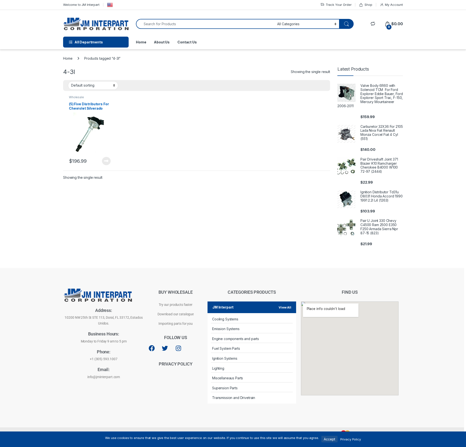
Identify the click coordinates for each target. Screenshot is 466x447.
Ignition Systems (224, 358)
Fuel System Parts (226, 348)
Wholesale (76, 97)
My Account (394, 5)
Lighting (218, 368)
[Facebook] (152, 348)
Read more (106, 161)
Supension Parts (225, 388)
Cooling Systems (225, 319)
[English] (110, 5)
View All (285, 307)
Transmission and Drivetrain (233, 398)
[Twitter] (165, 348)
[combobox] (205, 24)
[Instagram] (178, 348)
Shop (368, 5)
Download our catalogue (176, 314)
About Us (162, 42)
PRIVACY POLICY (175, 363)
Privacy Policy (350, 439)
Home (141, 42)
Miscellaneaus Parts (227, 378)
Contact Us (187, 42)
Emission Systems (226, 329)
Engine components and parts (235, 339)
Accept (329, 439)
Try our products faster (175, 305)
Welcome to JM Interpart (81, 5)
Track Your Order (339, 5)
